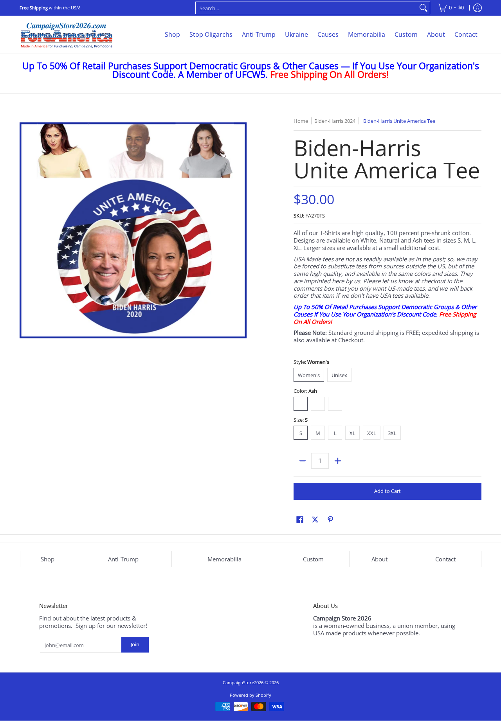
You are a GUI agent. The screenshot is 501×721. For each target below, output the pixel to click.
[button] (299, 519)
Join (135, 644)
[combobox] (306, 8)
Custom (313, 559)
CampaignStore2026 (243, 682)
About (379, 559)
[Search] (423, 8)
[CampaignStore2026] (67, 35)
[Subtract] (302, 461)
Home (301, 120)
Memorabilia (224, 559)
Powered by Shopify (250, 695)
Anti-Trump (123, 559)
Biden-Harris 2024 (334, 120)
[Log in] (477, 8)
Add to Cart (387, 490)
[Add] (337, 461)
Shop (47, 559)
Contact (445, 559)
